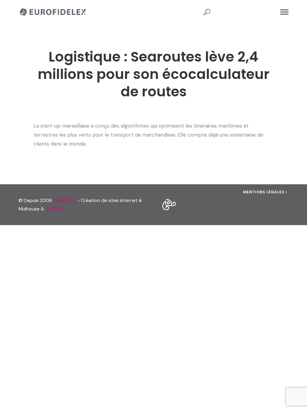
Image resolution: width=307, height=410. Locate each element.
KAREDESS (64, 200)
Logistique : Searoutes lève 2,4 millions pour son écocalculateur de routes (154, 74)
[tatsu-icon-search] (207, 12)
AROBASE (56, 209)
